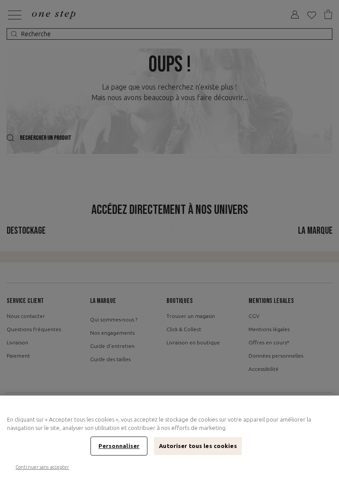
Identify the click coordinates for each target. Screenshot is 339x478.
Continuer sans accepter (42, 467)
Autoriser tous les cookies (198, 446)
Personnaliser (118, 446)
